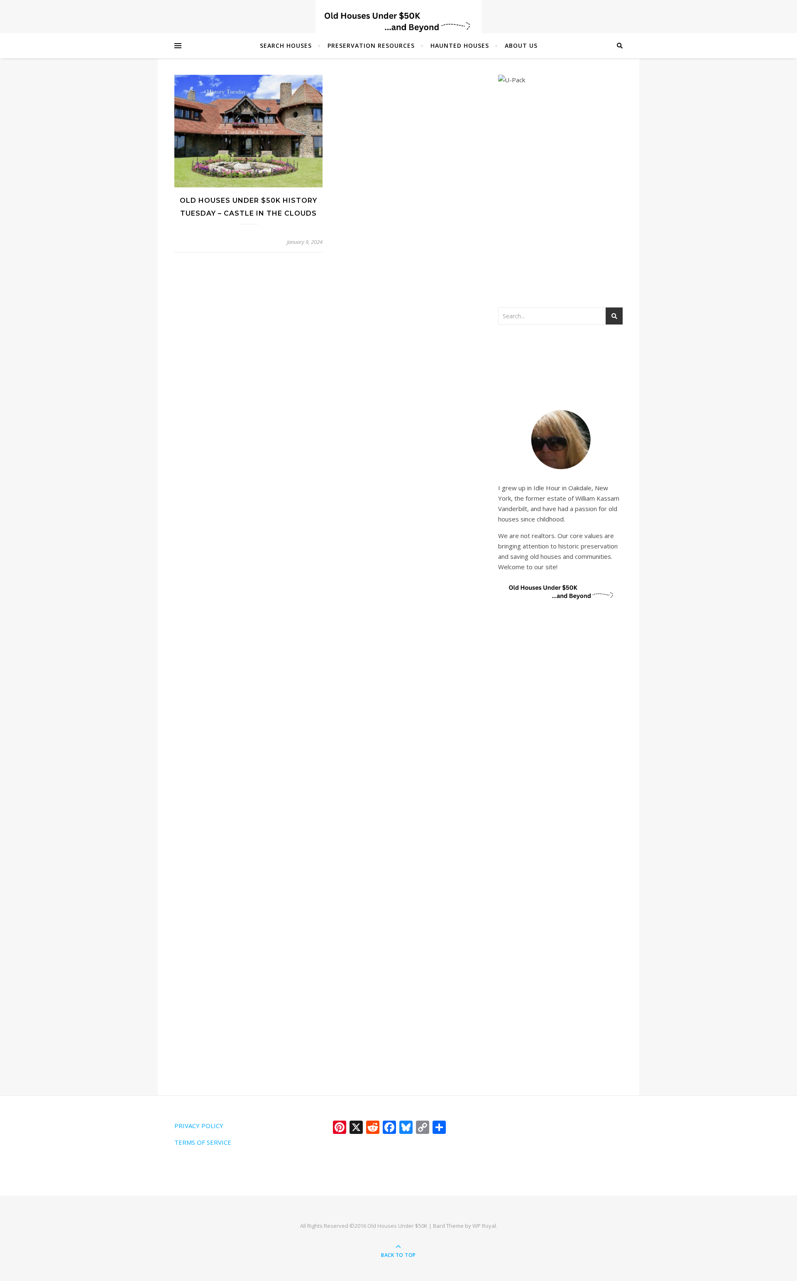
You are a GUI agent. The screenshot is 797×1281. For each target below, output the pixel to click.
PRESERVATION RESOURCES (371, 45)
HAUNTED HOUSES (459, 45)
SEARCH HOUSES (286, 45)
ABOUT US (521, 45)
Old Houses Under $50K (397, 1225)
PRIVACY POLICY (198, 1125)
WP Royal (484, 1225)
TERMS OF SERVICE (202, 1142)
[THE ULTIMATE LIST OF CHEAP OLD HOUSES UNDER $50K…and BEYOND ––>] (398, 21)
